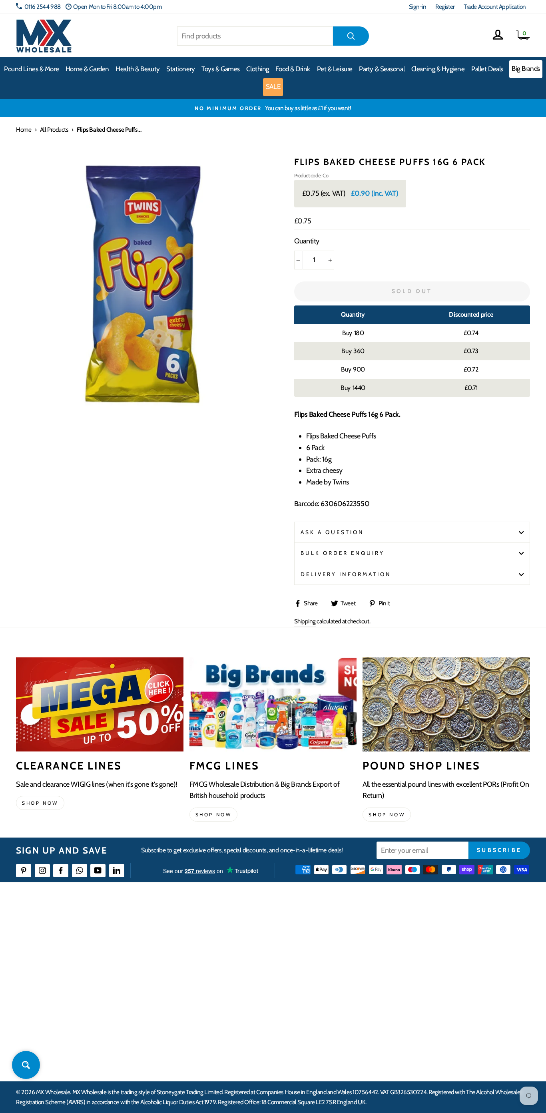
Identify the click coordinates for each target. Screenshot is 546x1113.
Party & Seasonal (382, 69)
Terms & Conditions (215, 1002)
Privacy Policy (209, 1016)
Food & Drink (292, 69)
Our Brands (321, 958)
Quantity (306, 241)
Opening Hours (440, 944)
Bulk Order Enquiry (343, 553)
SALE (273, 86)
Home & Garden (87, 69)
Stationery (180, 69)
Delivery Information (346, 574)
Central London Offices (449, 972)
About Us (318, 929)
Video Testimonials (329, 944)
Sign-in (417, 6)
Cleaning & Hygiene (438, 69)
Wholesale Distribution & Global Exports (239, 987)
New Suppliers (439, 1016)
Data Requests (439, 1045)
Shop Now (387, 815)
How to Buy (207, 944)
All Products (54, 129)
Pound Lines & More (31, 69)
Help (199, 929)
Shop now (40, 803)
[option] (273, 108)
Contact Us (435, 929)
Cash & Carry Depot (445, 958)
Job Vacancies (437, 1002)
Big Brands (526, 68)
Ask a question (333, 532)
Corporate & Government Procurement (240, 972)
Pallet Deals (487, 69)
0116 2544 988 (42, 6)
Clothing (257, 69)
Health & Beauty (137, 69)
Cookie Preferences (445, 1031)
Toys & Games (220, 69)
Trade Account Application (495, 6)
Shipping (305, 621)
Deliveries (205, 958)
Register (444, 6)
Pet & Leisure (335, 69)
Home (23, 129)
